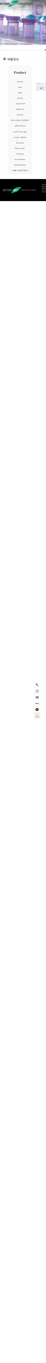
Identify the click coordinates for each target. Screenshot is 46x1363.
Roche (20, 87)
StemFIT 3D (20, 104)
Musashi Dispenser (20, 165)
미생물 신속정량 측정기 (20, 170)
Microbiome (20, 143)
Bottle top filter (20, 148)
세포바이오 (20, 109)
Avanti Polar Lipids (20, 132)
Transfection (20, 154)
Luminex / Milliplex (20, 137)
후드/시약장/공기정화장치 (20, 120)
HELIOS (20, 98)
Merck (20, 93)
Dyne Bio (20, 82)
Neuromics (20, 115)
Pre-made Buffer (20, 159)
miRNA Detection (20, 126)
